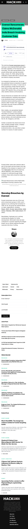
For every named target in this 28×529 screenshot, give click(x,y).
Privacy (12, 289)
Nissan (3, 209)
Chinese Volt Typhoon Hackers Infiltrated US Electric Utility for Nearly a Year (11, 463)
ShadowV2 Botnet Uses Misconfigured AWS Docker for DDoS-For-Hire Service (12, 442)
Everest (12, 286)
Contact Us (12, 518)
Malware (7, 418)
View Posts (14, 247)
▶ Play (10, 53)
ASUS (7, 209)
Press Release (4, 368)
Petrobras (8, 210)
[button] (2, 2)
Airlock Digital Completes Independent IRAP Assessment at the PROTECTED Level (13, 361)
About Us (12, 514)
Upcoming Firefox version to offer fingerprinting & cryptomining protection (12, 482)
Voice (4, 56)
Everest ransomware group (16, 65)
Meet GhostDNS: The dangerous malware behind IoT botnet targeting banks (13, 422)
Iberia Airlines (18, 209)
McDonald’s (7, 169)
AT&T (13, 210)
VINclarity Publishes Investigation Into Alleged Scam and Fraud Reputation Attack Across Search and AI (13, 394)
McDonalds (5, 289)
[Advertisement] (14, 147)
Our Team (12, 516)
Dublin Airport (19, 210)
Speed (20, 53)
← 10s (5, 53)
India (18, 286)
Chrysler (12, 209)
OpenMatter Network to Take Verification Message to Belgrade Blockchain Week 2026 (13, 383)
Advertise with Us (14, 524)
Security (12, 20)
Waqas (14, 229)
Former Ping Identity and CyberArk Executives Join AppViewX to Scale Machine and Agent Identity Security (13, 372)
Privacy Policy (13, 522)
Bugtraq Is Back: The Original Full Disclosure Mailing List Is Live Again (13, 405)
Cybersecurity (14, 284)
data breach (5, 286)
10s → (16, 53)
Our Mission (13, 520)
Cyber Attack (5, 284)
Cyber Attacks (5, 20)
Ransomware (19, 289)
